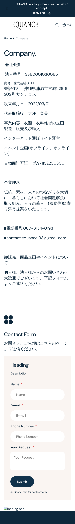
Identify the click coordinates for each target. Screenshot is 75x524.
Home (8, 38)
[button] (6, 25)
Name (16, 384)
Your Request (22, 447)
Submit (22, 482)
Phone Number (23, 426)
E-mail (16, 405)
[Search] (57, 25)
